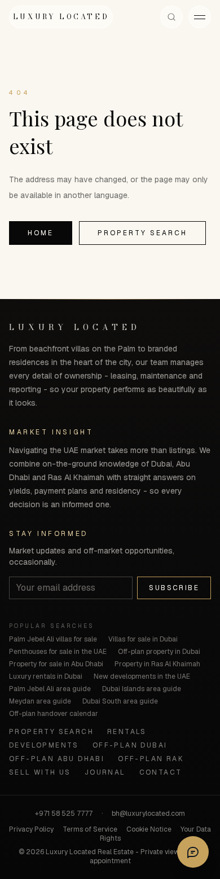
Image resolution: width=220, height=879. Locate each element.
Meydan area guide (40, 701)
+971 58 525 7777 (64, 813)
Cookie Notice (148, 829)
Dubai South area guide (120, 701)
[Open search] (171, 17)
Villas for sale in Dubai (143, 639)
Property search (142, 233)
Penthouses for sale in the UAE (58, 651)
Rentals (127, 731)
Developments (44, 745)
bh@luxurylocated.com (148, 813)
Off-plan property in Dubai (159, 651)
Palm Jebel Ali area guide (50, 688)
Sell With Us (40, 772)
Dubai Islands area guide (141, 688)
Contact (160, 772)
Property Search (51, 731)
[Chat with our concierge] (193, 852)
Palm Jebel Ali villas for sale (53, 639)
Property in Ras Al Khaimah (157, 664)
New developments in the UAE (142, 676)
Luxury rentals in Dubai (45, 676)
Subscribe (174, 587)
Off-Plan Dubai (130, 745)
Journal (105, 772)
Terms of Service (90, 829)
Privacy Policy (31, 829)
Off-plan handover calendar (53, 713)
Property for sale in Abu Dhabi (56, 664)
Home (41, 233)
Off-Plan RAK (150, 758)
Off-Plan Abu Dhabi (56, 758)
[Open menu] (199, 17)
